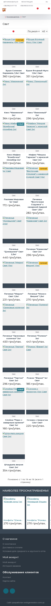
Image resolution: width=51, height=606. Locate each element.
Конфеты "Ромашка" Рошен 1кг (37, 520)
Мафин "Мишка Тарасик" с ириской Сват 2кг (37, 157)
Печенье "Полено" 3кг (37, 337)
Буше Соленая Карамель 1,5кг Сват (14, 71)
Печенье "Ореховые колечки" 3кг (14, 337)
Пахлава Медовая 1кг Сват (14, 200)
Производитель (12, 17)
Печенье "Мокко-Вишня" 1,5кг (37, 295)
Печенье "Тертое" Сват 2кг (14, 379)
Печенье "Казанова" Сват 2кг (37, 250)
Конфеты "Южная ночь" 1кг (14, 520)
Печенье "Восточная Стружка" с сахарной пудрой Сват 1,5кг (37, 204)
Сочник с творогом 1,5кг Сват (37, 421)
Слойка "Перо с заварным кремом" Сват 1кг (13, 422)
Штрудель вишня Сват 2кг (13, 465)
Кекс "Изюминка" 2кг (13, 113)
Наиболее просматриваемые (26, 490)
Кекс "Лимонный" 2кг (37, 113)
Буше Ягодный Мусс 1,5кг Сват (37, 71)
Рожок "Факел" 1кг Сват (37, 379)
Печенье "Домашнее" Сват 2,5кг (13, 252)
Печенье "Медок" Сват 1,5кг (13, 295)
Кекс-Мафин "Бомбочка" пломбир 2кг (14, 157)
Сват (13, 66)
